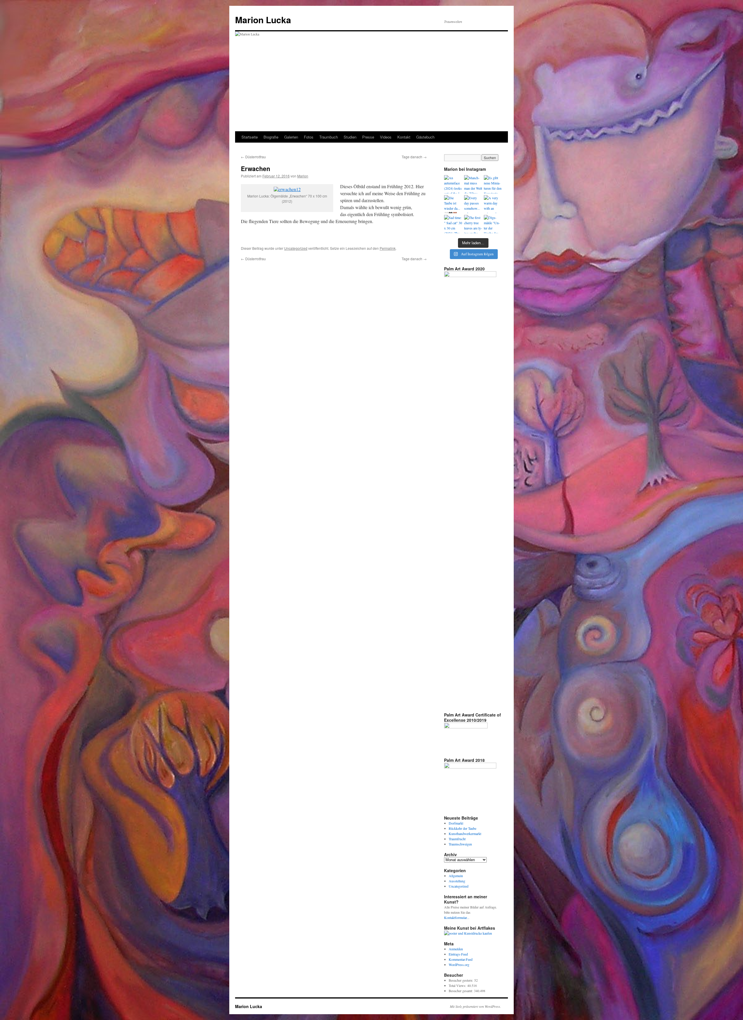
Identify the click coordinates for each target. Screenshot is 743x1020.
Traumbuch (328, 137)
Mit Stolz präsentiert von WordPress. (475, 1006)
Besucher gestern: (461, 980)
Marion (302, 175)
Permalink (388, 248)
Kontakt (403, 137)
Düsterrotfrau (253, 156)
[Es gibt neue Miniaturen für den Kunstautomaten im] (493, 184)
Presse (368, 137)
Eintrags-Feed (458, 954)
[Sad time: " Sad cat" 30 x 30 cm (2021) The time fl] (453, 224)
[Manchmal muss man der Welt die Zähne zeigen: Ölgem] (473, 184)
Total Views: (458, 985)
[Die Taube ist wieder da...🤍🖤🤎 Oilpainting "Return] (453, 204)
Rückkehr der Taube (462, 828)
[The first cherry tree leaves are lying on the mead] (473, 224)
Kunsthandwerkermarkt (465, 833)
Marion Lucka (263, 19)
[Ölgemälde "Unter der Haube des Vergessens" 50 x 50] (493, 224)
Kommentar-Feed (461, 959)
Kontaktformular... (456, 917)
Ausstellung (457, 881)
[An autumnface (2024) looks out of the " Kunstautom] (453, 184)
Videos (386, 137)
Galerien (291, 137)
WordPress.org (459, 964)
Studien (350, 137)
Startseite (249, 137)
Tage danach (414, 156)
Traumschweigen (460, 844)
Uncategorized (295, 248)
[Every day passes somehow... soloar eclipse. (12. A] (473, 204)
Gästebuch (425, 137)
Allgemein (456, 875)
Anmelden (456, 949)
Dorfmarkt (456, 823)
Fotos (308, 137)
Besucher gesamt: (461, 990)
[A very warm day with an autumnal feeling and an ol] (493, 204)
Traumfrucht (457, 838)
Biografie (271, 137)
